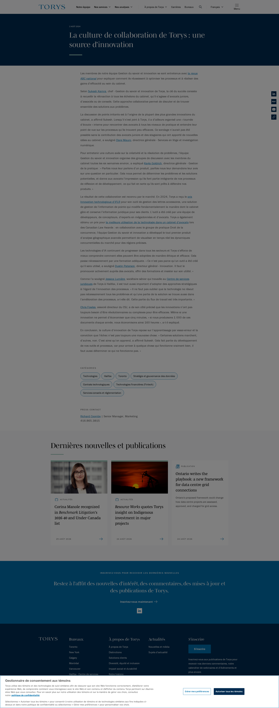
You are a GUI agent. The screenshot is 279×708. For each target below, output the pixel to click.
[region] (139, 691)
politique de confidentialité (25, 695)
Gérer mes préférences (197, 691)
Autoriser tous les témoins (229, 691)
